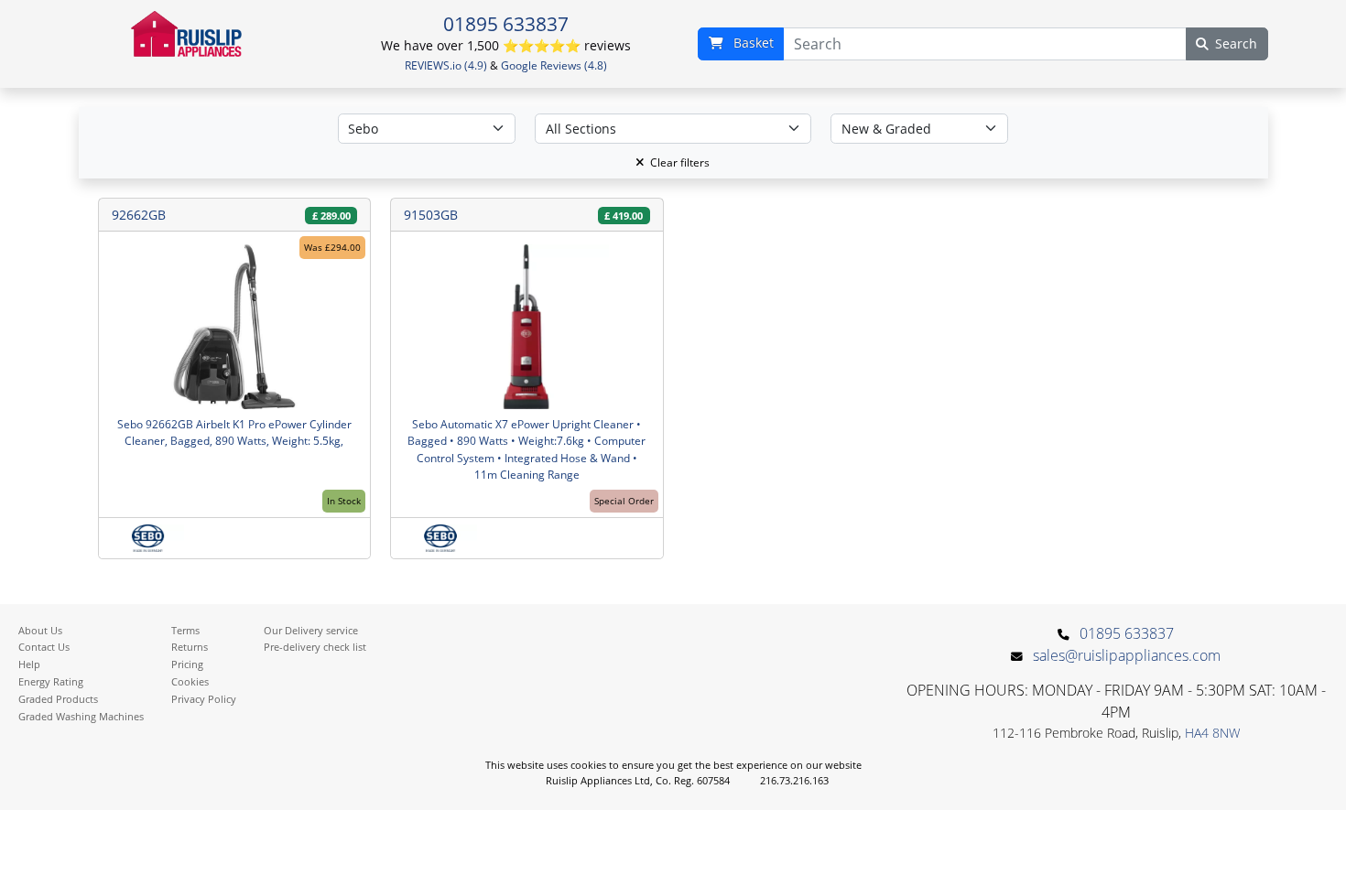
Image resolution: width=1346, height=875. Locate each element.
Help (29, 664)
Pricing (187, 664)
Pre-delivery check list (315, 647)
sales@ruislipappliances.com (1127, 655)
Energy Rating (50, 681)
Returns (189, 647)
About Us (40, 630)
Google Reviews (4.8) (554, 65)
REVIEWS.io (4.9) (446, 65)
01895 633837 (506, 24)
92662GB (139, 214)
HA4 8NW (1212, 732)
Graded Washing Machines (81, 716)
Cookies (190, 681)
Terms (185, 630)
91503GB (431, 214)
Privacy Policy (203, 699)
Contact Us (44, 647)
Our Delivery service (311, 630)
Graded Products (58, 699)
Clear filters (680, 162)
